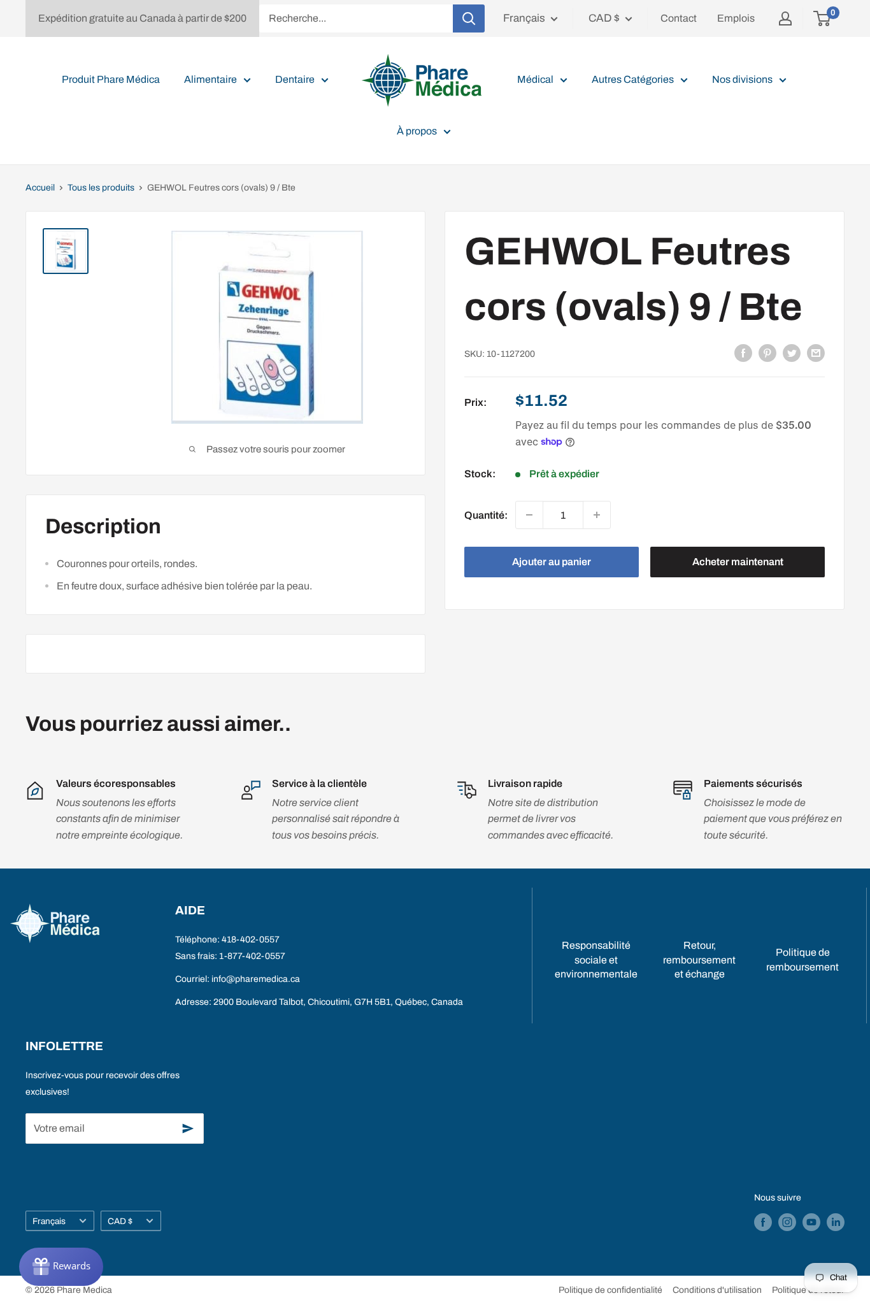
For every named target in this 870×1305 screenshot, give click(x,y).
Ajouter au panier (551, 561)
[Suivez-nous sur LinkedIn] (836, 1222)
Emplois (736, 18)
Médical (535, 79)
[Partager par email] (816, 353)
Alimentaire (210, 79)
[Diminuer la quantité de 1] (529, 514)
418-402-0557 (251, 939)
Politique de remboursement (802, 959)
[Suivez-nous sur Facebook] (763, 1222)
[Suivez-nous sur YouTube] (811, 1222)
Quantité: (486, 514)
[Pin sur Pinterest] (767, 353)
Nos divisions (742, 79)
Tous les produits (101, 187)
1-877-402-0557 (252, 956)
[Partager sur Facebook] (743, 353)
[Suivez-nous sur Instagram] (787, 1222)
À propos (417, 131)
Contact (678, 18)
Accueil (40, 187)
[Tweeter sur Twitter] (792, 353)
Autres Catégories (633, 79)
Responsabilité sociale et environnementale (596, 959)
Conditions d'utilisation (717, 1290)
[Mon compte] (785, 18)
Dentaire (295, 79)
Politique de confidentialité (610, 1290)
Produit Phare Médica (111, 79)
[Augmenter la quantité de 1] (596, 514)
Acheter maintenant (737, 561)
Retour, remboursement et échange (699, 959)
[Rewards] (61, 1267)
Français (49, 1221)
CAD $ (120, 1221)
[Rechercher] (469, 18)
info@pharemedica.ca (255, 979)
